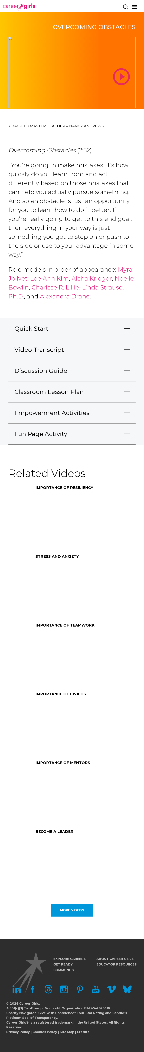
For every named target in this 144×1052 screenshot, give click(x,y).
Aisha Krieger (92, 278)
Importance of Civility (61, 694)
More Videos (72, 910)
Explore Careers (69, 959)
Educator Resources (116, 964)
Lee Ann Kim (49, 278)
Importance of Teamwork (64, 625)
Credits (83, 1032)
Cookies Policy (44, 1032)
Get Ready (63, 964)
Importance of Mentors (62, 763)
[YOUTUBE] (95, 992)
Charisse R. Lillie (55, 287)
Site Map (67, 1032)
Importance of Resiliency (64, 487)
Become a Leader (54, 831)
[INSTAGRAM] (64, 992)
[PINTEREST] (80, 992)
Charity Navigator (21, 1013)
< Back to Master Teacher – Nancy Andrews (56, 126)
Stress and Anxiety (57, 556)
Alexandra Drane (65, 296)
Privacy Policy (18, 1032)
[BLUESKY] (127, 992)
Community (63, 970)
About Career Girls (115, 959)
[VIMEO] (111, 992)
